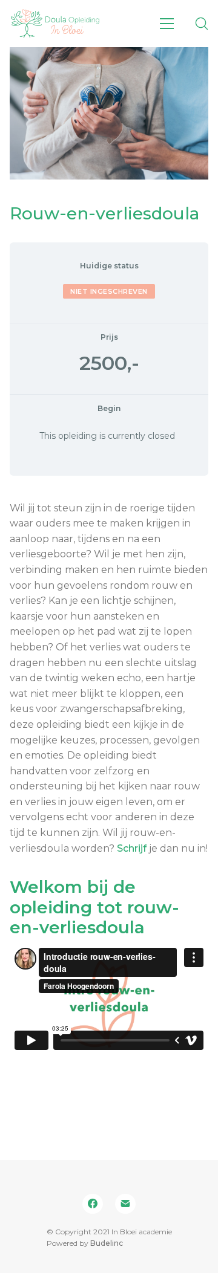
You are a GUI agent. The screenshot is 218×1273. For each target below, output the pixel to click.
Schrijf (132, 848)
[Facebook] (92, 1204)
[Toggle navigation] (167, 23)
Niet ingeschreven (109, 291)
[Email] (125, 1204)
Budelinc (106, 1243)
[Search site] (201, 23)
